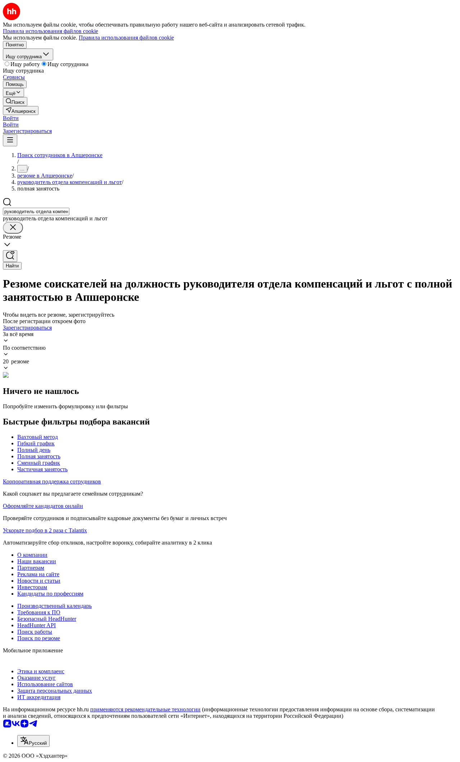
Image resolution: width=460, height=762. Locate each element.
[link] (15, 101)
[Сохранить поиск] (10, 256)
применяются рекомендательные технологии (145, 709)
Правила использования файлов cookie (126, 38)
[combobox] (36, 211)
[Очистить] (13, 228)
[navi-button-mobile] (10, 140)
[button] (11, 118)
